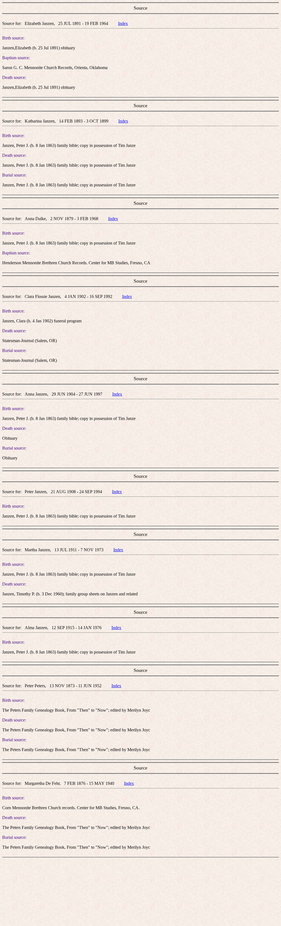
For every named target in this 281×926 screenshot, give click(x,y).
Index (123, 23)
